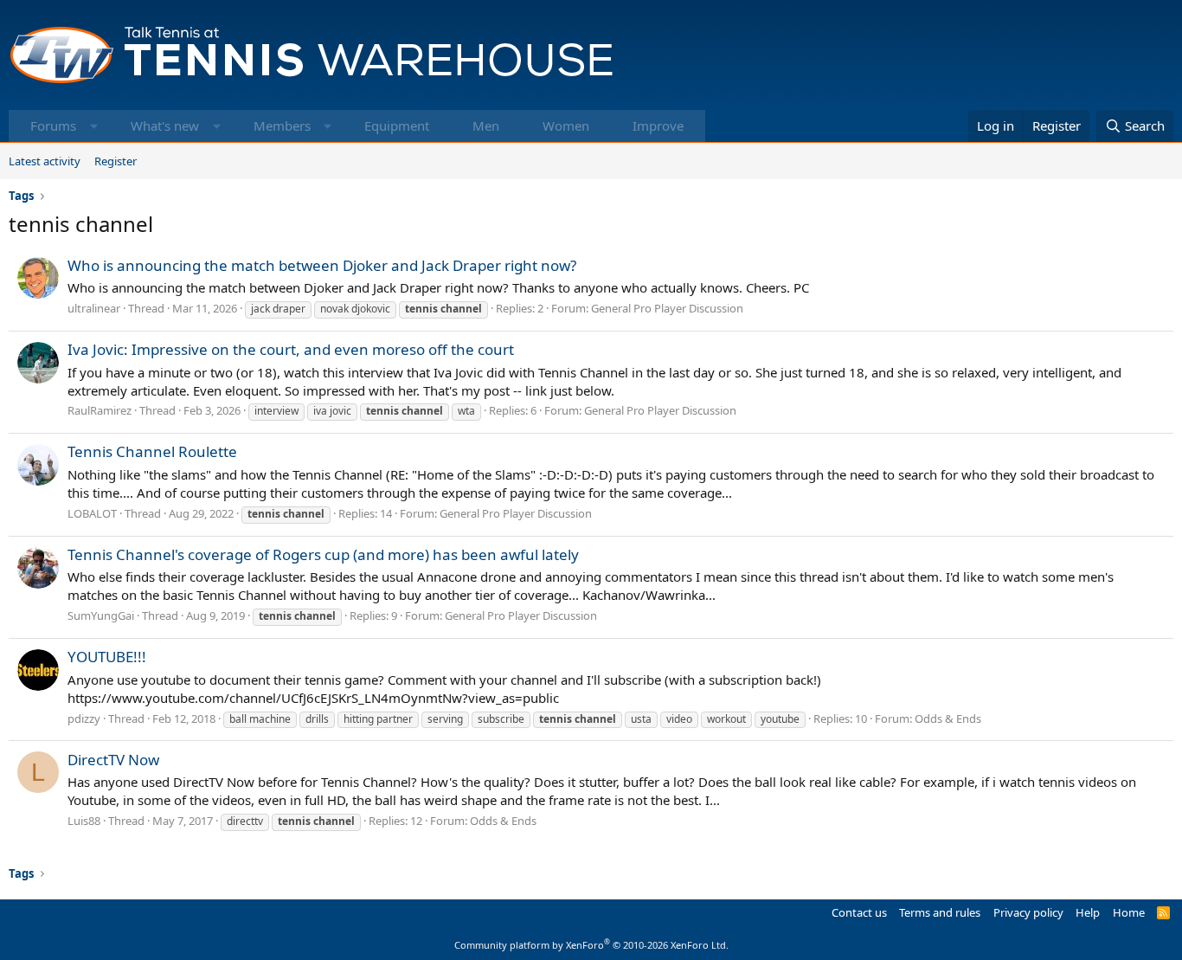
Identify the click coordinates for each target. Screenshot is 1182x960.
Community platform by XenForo (591, 944)
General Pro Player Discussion (667, 308)
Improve (658, 125)
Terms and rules (939, 912)
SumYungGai (100, 615)
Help (1088, 912)
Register (115, 161)
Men (485, 125)
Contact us (859, 912)
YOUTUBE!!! (106, 657)
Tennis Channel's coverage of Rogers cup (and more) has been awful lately (323, 554)
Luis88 (83, 820)
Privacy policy (1028, 912)
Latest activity (44, 161)
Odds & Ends (948, 718)
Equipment (396, 125)
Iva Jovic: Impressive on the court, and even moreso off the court (290, 349)
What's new (165, 125)
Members (282, 125)
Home (1129, 912)
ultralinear (93, 308)
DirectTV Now (113, 760)
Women (566, 125)
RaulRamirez (99, 410)
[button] (94, 126)
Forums (53, 125)
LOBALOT (92, 513)
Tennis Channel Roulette (152, 451)
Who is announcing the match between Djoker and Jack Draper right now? (321, 265)
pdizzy (83, 718)
